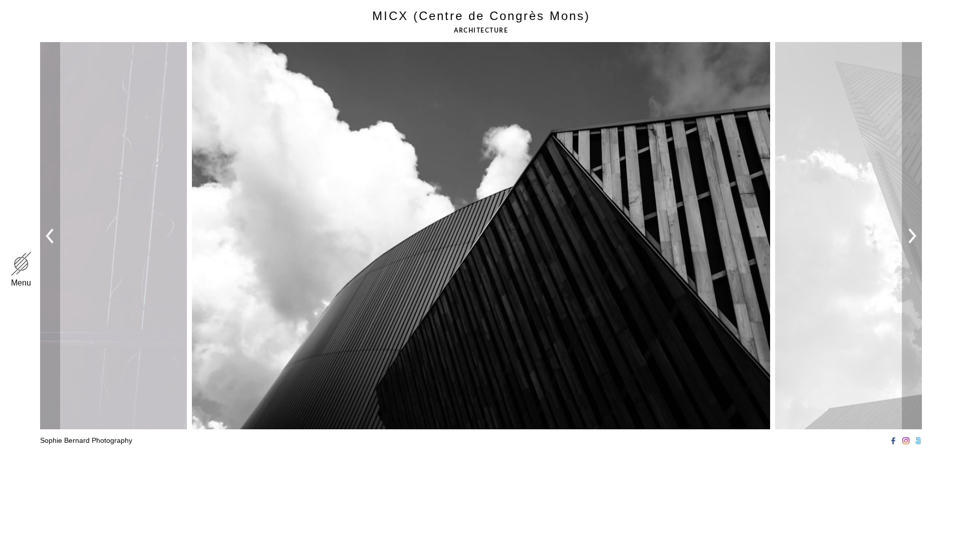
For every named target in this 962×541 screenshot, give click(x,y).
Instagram (905, 440)
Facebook (893, 440)
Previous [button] (51, 235)
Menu (21, 283)
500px (918, 440)
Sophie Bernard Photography (86, 440)
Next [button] (912, 235)
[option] (481, 214)
